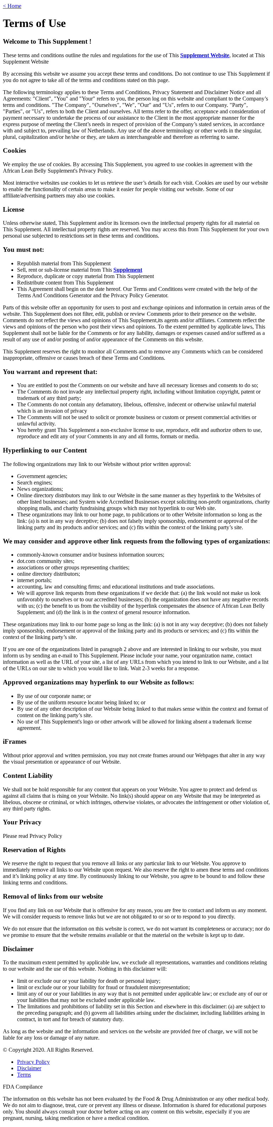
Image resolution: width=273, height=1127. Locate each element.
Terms (24, 1075)
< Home (12, 6)
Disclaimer (29, 1068)
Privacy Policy (33, 1062)
